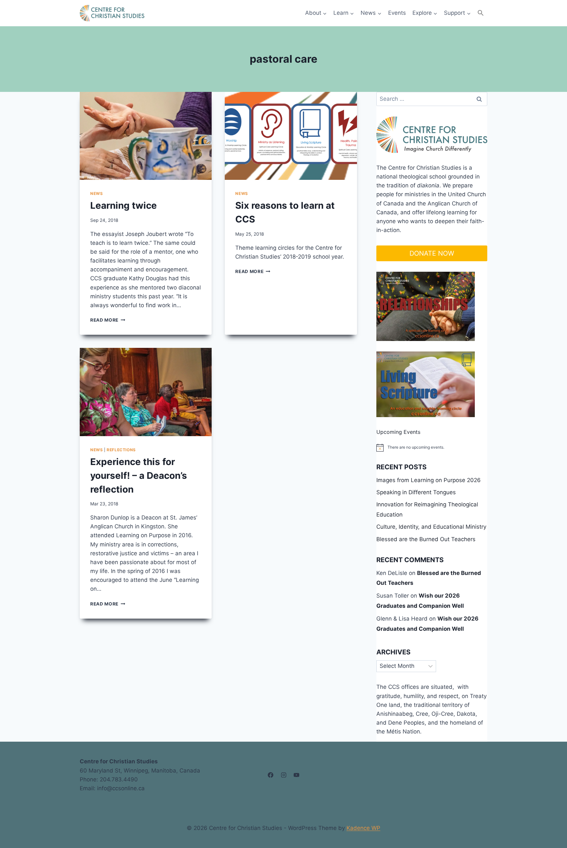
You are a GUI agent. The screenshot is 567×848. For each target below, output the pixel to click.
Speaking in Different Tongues (416, 492)
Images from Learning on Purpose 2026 (428, 480)
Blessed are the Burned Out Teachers (425, 539)
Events (397, 13)
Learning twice (123, 205)
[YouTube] (296, 775)
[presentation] (146, 136)
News (96, 193)
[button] (480, 13)
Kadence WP (363, 828)
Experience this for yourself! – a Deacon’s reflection (138, 475)
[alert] (431, 448)
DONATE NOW (432, 253)
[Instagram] (283, 775)
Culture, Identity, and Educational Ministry (431, 526)
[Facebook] (270, 775)
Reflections (121, 449)
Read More (107, 320)
